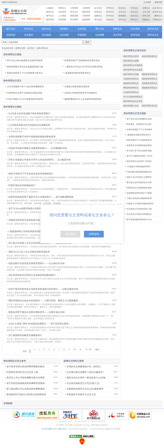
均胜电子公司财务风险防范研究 (140, 203)
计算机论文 (157, 19)
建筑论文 (158, 16)
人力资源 (62, 16)
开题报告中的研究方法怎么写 (81, 394)
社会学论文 (157, 8)
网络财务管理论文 (131, 88)
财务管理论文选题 (131, 74)
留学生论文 (153, 35)
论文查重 (69, 425)
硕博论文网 (20, 48)
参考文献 (135, 35)
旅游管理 (86, 19)
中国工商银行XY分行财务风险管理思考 (25, 99)
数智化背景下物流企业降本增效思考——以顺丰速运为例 (36, 312)
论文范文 (82, 29)
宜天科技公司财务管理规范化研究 (140, 214)
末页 (97, 349)
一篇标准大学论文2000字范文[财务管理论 (83, 66)
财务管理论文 (42, 48)
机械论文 (146, 19)
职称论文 (117, 29)
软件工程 (146, 16)
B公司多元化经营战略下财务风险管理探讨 (29, 113)
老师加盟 (158, 2)
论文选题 (46, 35)
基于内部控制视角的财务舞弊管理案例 (26, 383)
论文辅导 (147, 2)
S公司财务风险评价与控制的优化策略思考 (29, 125)
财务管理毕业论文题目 (133, 70)
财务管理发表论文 (149, 56)
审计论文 (98, 19)
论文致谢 (78, 425)
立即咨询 (94, 234)
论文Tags (86, 425)
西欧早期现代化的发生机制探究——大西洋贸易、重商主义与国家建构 (43, 300)
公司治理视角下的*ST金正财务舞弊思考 (25, 86)
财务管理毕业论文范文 (133, 101)
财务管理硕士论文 (131, 106)
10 (74, 349)
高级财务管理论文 (149, 88)
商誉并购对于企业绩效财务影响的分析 (140, 140)
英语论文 (122, 8)
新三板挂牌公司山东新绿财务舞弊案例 (26, 389)
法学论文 (122, 19)
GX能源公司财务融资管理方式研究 (140, 166)
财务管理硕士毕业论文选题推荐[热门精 (25, 66)
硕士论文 (10, 29)
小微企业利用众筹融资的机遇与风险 (140, 198)
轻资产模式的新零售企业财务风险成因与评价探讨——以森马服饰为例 (43, 289)
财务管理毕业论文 (149, 106)
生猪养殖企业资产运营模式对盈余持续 (24, 93)
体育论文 (134, 19)
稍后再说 (70, 234)
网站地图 (95, 425)
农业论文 (134, 16)
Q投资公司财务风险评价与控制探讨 (80, 93)
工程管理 (86, 8)
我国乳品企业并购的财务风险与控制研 (140, 188)
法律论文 (146, 8)
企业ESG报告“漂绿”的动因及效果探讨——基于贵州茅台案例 (38, 324)
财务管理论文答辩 (131, 56)
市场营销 (62, 19)
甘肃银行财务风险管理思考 (76, 86)
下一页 (88, 349)
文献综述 (10, 35)
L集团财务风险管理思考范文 (77, 73)
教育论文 (50, 12)
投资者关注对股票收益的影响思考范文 (140, 145)
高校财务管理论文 (131, 83)
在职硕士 (64, 29)
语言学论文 (157, 12)
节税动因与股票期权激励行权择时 (140, 172)
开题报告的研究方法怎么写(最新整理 (85, 389)
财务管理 (86, 12)
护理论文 (110, 8)
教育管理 (50, 19)
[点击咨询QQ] (23, 19)
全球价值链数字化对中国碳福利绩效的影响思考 (32, 136)
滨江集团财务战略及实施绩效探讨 (25, 335)
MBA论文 (46, 29)
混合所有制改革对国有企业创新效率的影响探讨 (32, 275)
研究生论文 (153, 29)
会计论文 (98, 8)
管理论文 (62, 8)
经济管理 (74, 19)
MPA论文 (74, 12)
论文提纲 (64, 35)
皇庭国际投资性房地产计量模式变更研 (140, 193)
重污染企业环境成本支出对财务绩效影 (140, 182)
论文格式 (28, 35)
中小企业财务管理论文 (133, 97)
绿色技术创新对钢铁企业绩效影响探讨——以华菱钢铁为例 (37, 148)
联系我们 (104, 425)
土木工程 (146, 12)
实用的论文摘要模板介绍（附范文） (84, 366)
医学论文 (110, 12)
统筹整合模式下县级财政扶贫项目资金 (82, 60)
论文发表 (135, 29)
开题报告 (82, 35)
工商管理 (74, 8)
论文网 (48, 429)
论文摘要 (99, 35)
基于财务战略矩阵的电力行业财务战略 (140, 219)
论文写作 (117, 35)
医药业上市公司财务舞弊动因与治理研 (26, 377)
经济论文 (98, 12)
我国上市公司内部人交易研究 (139, 177)
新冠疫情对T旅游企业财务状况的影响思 (26, 394)
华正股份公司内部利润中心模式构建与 (140, 209)
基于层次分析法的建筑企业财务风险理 (24, 60)
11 (80, 349)
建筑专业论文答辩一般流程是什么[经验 (86, 377)
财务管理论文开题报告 (133, 65)
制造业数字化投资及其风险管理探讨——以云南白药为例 (36, 263)
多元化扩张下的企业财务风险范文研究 (140, 151)
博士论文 (99, 29)
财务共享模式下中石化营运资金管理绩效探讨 (30, 173)
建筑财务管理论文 (149, 74)
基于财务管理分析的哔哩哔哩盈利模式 (26, 366)
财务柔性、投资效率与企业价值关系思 (140, 124)
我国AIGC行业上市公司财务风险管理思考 (29, 252)
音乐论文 (134, 12)
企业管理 (62, 12)
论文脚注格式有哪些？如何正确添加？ (86, 372)
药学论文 (110, 16)
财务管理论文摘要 (131, 61)
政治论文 (110, 19)
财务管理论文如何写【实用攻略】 (140, 161)
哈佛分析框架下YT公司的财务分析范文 (25, 73)
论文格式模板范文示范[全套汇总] (83, 383)
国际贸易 (74, 16)
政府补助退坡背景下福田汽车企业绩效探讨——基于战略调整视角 (41, 197)
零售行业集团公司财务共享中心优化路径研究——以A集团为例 (39, 160)
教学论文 (50, 16)
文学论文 (122, 12)
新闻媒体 (122, 16)
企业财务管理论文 (131, 92)
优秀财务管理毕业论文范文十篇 (22, 372)
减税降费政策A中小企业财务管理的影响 (82, 99)
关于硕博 (60, 425)
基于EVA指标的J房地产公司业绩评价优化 (140, 156)
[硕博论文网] (14, 16)
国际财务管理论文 (149, 79)
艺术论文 (134, 8)
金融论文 (98, 16)
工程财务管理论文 (131, 79)
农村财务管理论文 (149, 83)
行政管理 (86, 16)
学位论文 (28, 29)
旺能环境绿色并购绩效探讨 (21, 185)
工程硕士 (50, 8)
